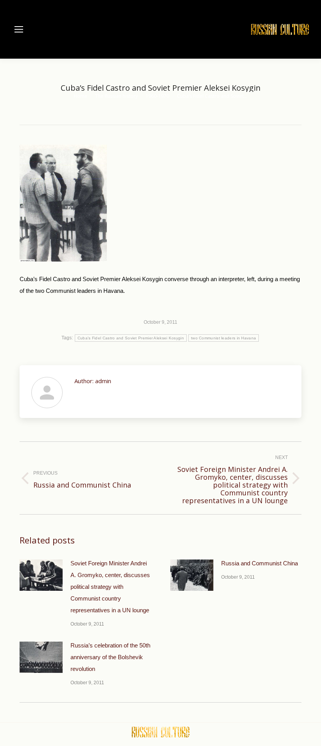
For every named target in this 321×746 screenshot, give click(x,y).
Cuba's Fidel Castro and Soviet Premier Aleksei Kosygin (131, 338)
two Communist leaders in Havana (223, 338)
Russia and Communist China (259, 563)
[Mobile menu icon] (19, 29)
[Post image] (41, 575)
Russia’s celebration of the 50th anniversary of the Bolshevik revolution (110, 657)
